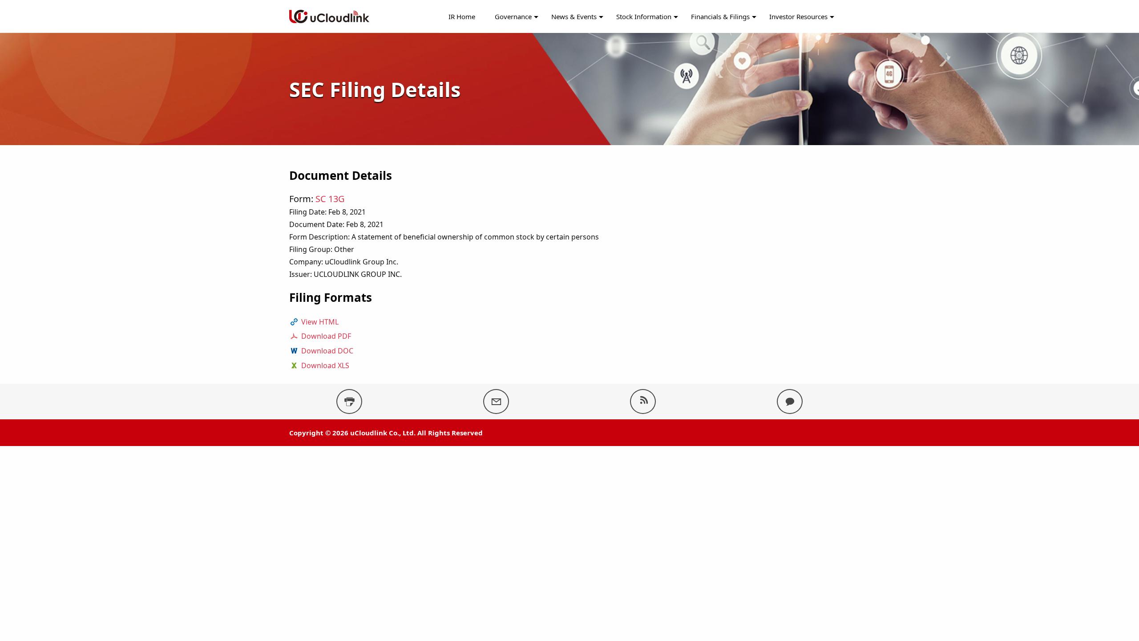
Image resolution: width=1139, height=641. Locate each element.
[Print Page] (349, 401)
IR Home (461, 16)
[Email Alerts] (496, 401)
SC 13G (330, 199)
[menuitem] (462, 16)
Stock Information (643, 16)
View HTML (320, 322)
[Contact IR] (790, 401)
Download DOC (327, 351)
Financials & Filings (720, 16)
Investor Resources (798, 16)
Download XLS (325, 365)
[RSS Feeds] (643, 401)
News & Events (574, 16)
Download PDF (326, 336)
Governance (513, 16)
